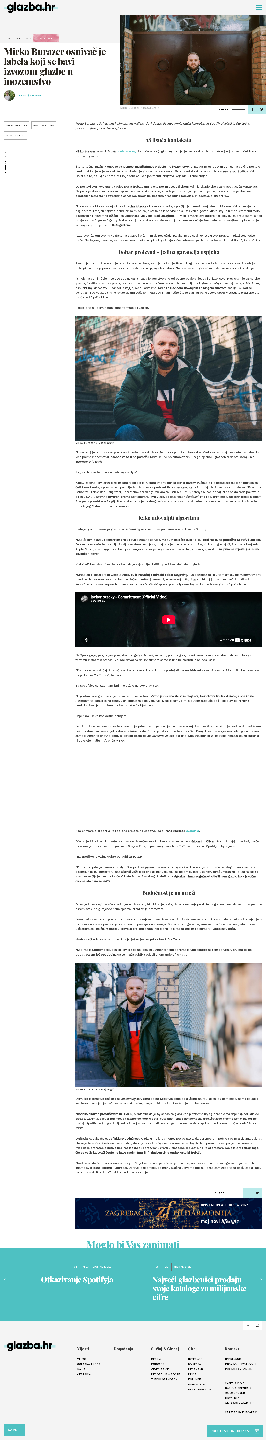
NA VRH (13, 1430)
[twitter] (257, 1193)
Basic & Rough (127, 151)
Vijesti (83, 1349)
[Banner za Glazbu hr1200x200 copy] (168, 1213)
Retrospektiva (199, 1389)
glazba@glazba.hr (239, 1402)
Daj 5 (81, 1369)
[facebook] (252, 109)
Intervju (195, 1359)
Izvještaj (195, 1364)
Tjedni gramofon (164, 1379)
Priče (192, 1374)
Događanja (123, 1349)
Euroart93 (250, 1412)
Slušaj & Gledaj (165, 1349)
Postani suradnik (238, 1368)
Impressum (233, 1358)
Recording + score (165, 1374)
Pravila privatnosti (240, 1363)
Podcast (157, 1364)
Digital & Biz (197, 1384)
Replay (156, 1359)
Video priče (160, 1369)
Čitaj (192, 1349)
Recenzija (196, 1369)
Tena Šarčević (30, 95)
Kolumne (195, 1379)
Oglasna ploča (88, 1364)
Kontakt (232, 1349)
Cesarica (84, 1374)
